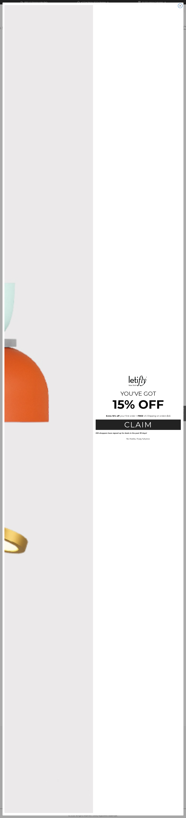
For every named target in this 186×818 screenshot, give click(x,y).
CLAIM (138, 424)
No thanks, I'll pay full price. (138, 439)
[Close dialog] (180, 6)
